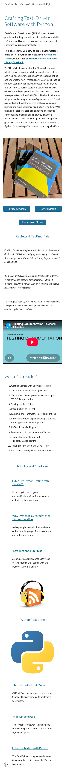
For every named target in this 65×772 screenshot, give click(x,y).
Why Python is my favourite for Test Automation (31, 517)
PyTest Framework (23, 716)
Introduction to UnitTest (27, 550)
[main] (32, 21)
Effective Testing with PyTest (30, 748)
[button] (5, 765)
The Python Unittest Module (29, 685)
